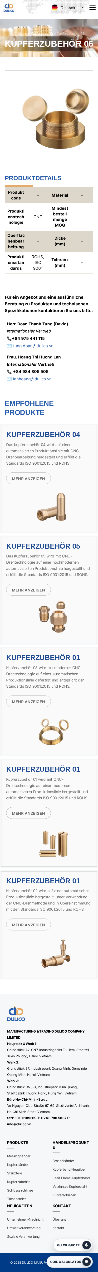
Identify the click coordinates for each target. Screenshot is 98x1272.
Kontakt (58, 1228)
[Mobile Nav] (92, 7)
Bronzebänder (63, 1161)
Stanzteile (14, 1173)
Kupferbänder (17, 1165)
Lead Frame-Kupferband (71, 1178)
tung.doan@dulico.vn (33, 345)
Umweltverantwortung (23, 1228)
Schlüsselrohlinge (20, 1190)
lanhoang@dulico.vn (32, 379)
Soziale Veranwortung (23, 1236)
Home (22, 33)
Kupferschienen (64, 1195)
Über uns (59, 1219)
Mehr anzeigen (28, 478)
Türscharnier (16, 1199)
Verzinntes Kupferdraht (70, 1186)
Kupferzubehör (42, 33)
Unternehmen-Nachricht (25, 1219)
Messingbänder (18, 1156)
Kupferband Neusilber (69, 1169)
